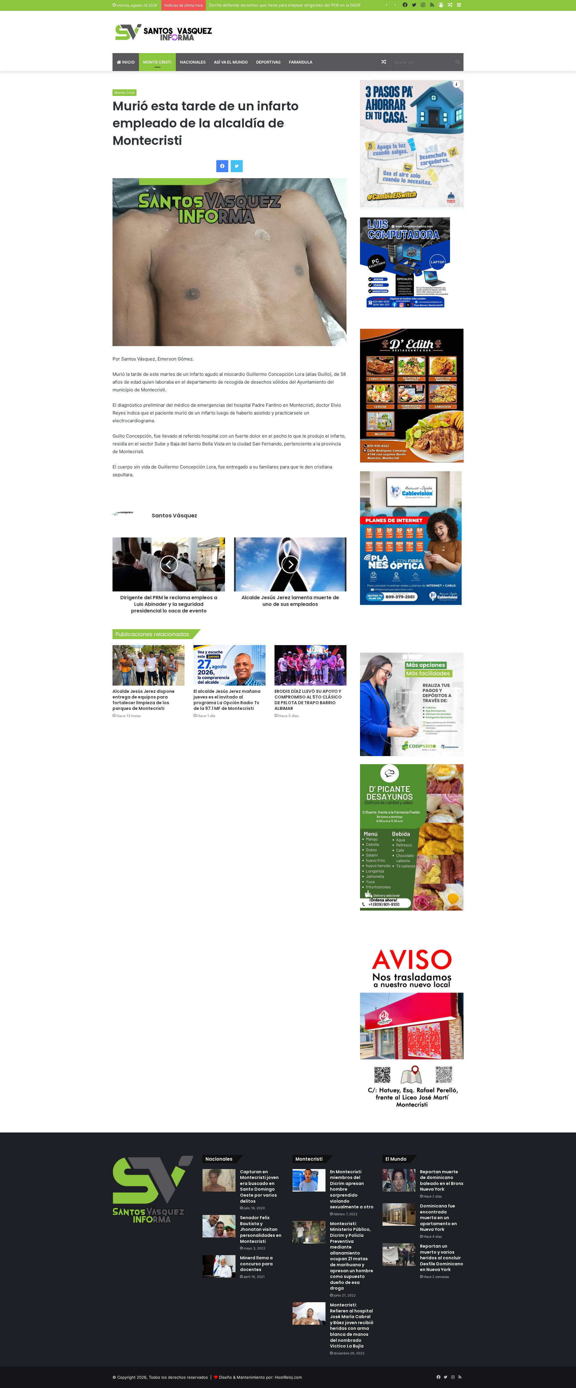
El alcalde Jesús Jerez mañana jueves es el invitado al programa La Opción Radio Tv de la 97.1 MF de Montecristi (227, 699)
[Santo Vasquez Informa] (168, 32)
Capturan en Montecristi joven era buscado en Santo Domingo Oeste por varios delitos (259, 1186)
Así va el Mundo (231, 62)
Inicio (128, 62)
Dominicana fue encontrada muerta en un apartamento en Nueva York (438, 1217)
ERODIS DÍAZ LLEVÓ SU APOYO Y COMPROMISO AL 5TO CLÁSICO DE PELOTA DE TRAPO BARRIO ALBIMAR (308, 699)
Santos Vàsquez (174, 515)
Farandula (300, 62)
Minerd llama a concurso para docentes (256, 1264)
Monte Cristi (157, 62)
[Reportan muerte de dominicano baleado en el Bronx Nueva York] (399, 1180)
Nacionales (193, 62)
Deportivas (268, 62)
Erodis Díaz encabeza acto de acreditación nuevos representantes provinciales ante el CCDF (295, 5)
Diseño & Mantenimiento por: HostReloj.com (260, 1377)
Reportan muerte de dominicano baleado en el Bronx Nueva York (442, 1180)
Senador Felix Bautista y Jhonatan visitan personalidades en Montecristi (260, 1229)
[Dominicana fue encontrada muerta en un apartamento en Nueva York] (399, 1214)
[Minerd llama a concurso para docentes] (219, 1266)
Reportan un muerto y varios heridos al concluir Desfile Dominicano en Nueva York (441, 1258)
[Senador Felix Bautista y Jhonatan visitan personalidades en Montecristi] (219, 1226)
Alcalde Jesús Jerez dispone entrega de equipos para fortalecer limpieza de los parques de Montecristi (143, 699)
